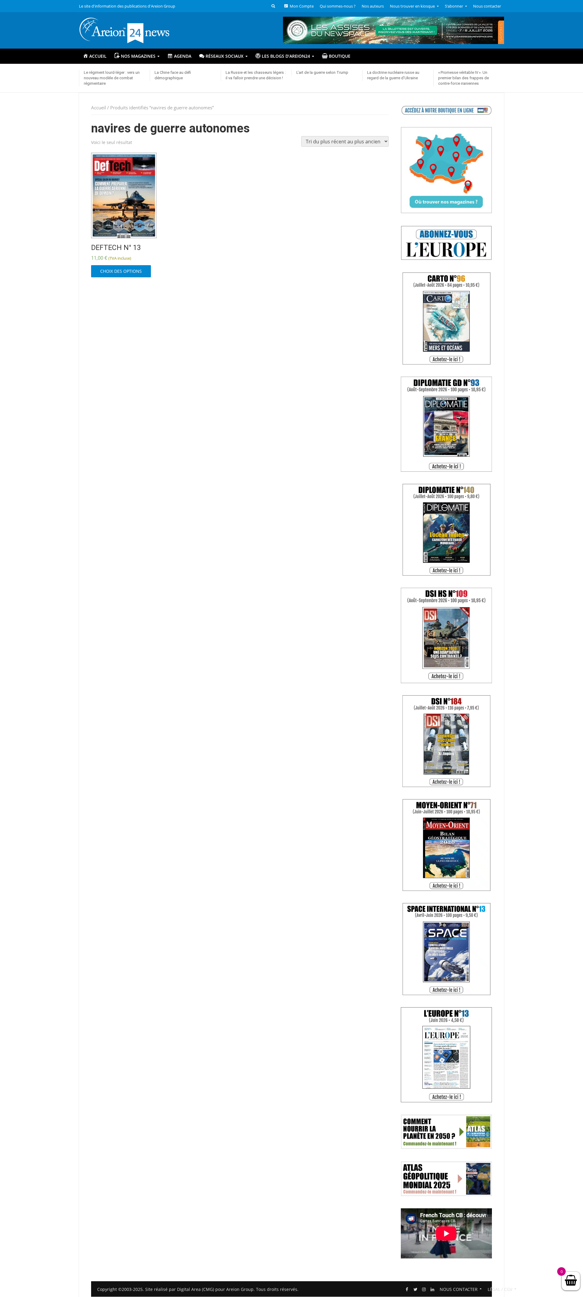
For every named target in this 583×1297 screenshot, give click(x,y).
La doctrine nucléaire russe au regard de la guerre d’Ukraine (393, 75)
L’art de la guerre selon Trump (322, 72)
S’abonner (454, 6)
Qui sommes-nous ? (338, 6)
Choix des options (121, 271)
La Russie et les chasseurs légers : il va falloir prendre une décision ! (256, 75)
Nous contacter (487, 6)
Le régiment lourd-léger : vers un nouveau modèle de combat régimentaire (112, 78)
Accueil (98, 107)
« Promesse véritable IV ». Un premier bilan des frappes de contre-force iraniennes (463, 78)
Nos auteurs (373, 6)
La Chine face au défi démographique (173, 75)
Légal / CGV (500, 1289)
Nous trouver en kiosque (412, 6)
